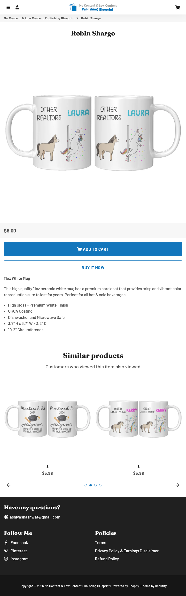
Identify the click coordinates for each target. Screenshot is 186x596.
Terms (100, 542)
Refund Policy (107, 558)
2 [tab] (90, 485)
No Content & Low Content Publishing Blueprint (39, 18)
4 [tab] (100, 485)
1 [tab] (86, 485)
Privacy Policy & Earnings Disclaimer (127, 550)
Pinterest (18, 550)
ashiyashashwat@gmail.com (34, 516)
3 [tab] (95, 485)
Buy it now (93, 267)
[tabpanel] (47, 425)
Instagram (19, 558)
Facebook (19, 542)
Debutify (161, 586)
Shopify (134, 586)
